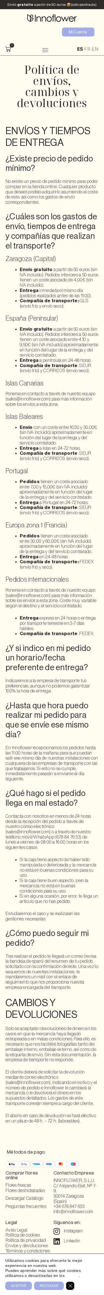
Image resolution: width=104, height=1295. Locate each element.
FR (87, 49)
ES (80, 49)
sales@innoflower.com (28, 399)
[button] (45, 50)
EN (95, 49)
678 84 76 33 (68, 837)
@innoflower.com (33, 1082)
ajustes (72, 1275)
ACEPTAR (18, 1286)
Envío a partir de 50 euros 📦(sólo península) (52, 4)
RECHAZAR (49, 1286)
